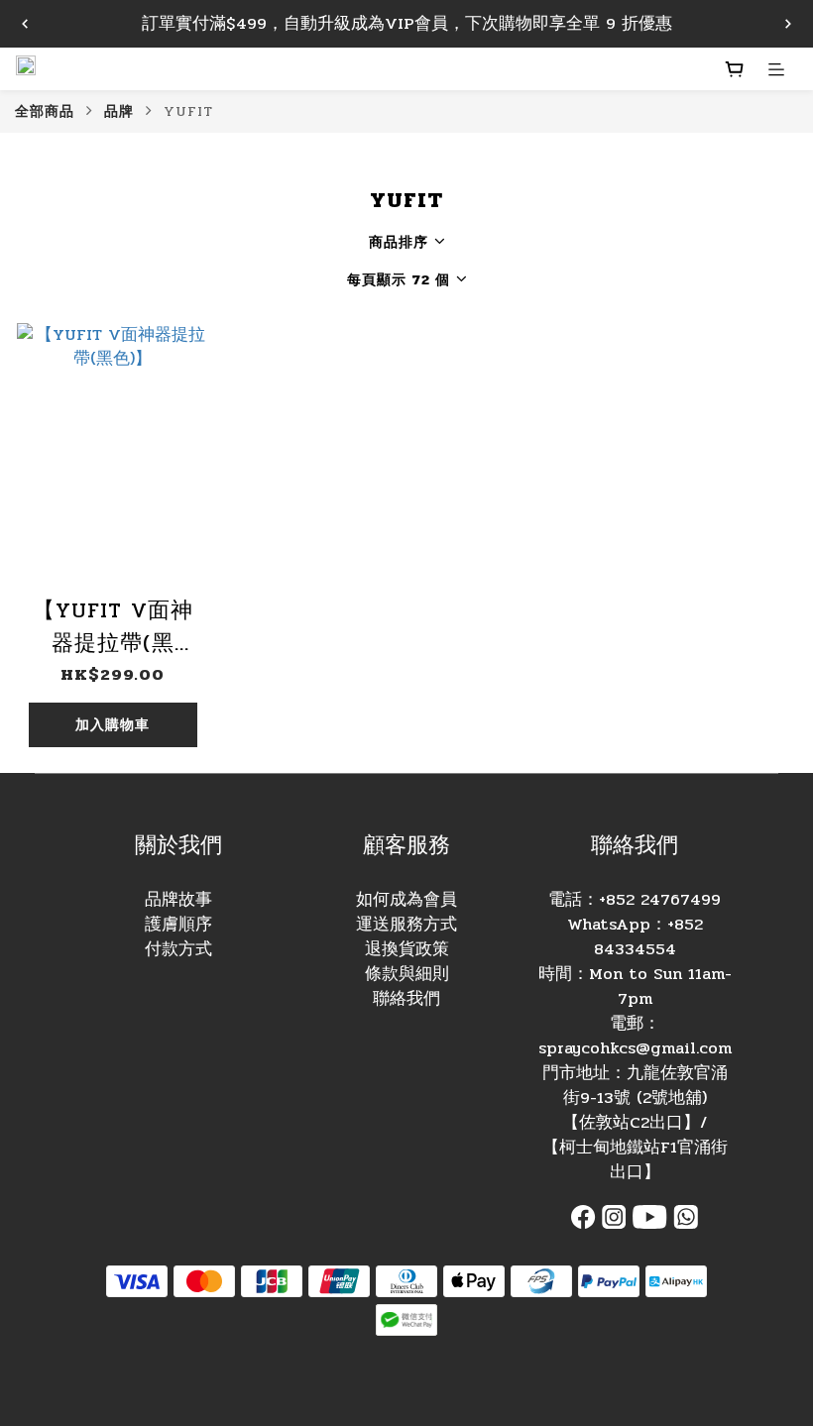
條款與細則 (407, 974)
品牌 (119, 111)
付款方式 (178, 949)
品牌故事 (178, 900)
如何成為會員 (406, 900)
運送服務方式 (406, 924)
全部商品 (44, 111)
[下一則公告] (788, 24)
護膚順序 (178, 924)
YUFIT (188, 111)
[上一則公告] (25, 24)
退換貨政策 (407, 949)
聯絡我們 (406, 999)
